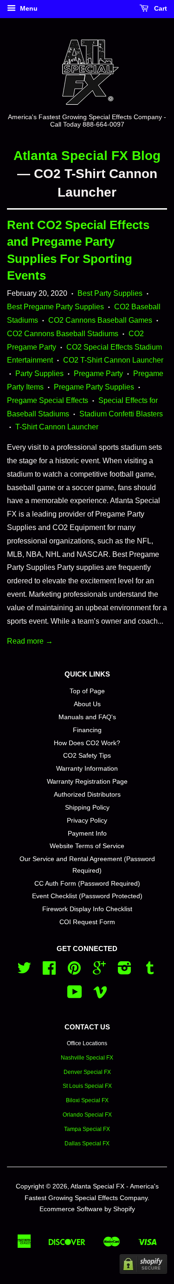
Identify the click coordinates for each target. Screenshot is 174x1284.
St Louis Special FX (87, 1086)
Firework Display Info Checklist (87, 909)
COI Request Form (87, 922)
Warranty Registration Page (87, 781)
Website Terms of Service (87, 846)
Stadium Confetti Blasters (121, 414)
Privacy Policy (87, 820)
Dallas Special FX (87, 1143)
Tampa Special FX (87, 1129)
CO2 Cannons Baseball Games (100, 320)
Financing (87, 730)
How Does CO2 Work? (87, 743)
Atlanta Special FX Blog (87, 155)
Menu (28, 8)
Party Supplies (39, 373)
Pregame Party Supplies (94, 387)
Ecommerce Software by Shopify (87, 1209)
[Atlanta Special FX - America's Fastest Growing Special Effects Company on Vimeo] (100, 995)
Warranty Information (87, 768)
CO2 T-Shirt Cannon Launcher (113, 360)
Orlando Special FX (87, 1115)
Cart (159, 8)
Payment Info (87, 833)
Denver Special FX (87, 1072)
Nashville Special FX (87, 1057)
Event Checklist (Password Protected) (87, 896)
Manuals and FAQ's (87, 717)
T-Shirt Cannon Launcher (56, 427)
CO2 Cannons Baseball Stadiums (62, 334)
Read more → (30, 641)
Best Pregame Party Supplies (55, 307)
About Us (87, 704)
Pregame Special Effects (47, 400)
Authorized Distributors (87, 794)
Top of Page (87, 691)
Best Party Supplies (109, 293)
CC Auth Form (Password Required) (87, 883)
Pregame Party (98, 373)
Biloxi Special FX (87, 1100)
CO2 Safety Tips (87, 755)
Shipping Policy (87, 807)
